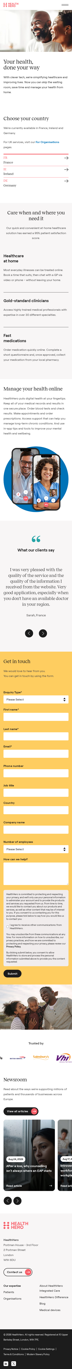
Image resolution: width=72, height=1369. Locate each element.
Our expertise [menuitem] (12, 1285)
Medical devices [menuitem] (49, 1310)
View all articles (17, 1111)
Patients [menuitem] (8, 1292)
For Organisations (47, 142)
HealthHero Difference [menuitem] (53, 1297)
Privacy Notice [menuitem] (10, 1349)
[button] (29, 633)
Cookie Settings (46, 1349)
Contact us (14, 1272)
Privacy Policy (13, 946)
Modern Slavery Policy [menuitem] (38, 1354)
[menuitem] (47, 1349)
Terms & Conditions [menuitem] (13, 1354)
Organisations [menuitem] (12, 1298)
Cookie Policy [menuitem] (28, 1349)
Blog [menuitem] (42, 1303)
